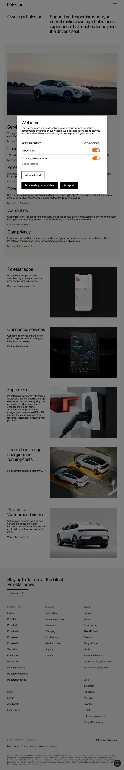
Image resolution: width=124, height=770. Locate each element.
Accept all (69, 185)
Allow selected (33, 175)
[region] (62, 155)
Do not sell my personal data (39, 185)
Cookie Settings (30, 164)
